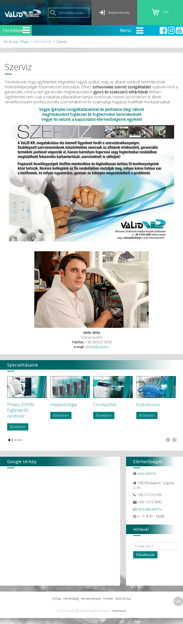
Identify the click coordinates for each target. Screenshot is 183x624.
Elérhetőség (71, 599)
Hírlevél (108, 599)
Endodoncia (147, 404)
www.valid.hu (146, 473)
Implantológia (63, 404)
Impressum (119, 611)
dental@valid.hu (97, 347)
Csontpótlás (105, 404)
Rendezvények (91, 599)
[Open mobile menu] (26, 30)
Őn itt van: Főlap (16, 41)
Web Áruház (123, 599)
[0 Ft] (157, 14)
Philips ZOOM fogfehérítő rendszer (20, 410)
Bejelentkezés (119, 12)
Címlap (56, 599)
